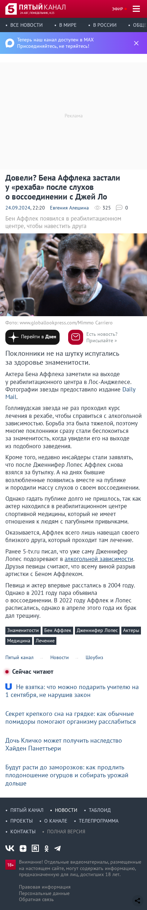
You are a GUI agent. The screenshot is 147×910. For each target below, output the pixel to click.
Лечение (45, 640)
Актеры (131, 630)
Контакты (23, 831)
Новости (66, 810)
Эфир (117, 8)
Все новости (26, 25)
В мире (68, 25)
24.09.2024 (17, 207)
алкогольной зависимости (99, 559)
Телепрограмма (98, 821)
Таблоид (100, 810)
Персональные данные (44, 893)
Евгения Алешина (69, 207)
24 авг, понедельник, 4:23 (37, 13)
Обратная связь (36, 899)
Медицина (18, 640)
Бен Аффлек (57, 630)
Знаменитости (23, 630)
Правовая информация (45, 887)
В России (105, 25)
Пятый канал (27, 810)
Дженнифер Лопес (97, 630)
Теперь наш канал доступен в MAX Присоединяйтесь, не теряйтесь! (55, 42)
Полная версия (66, 831)
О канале (55, 821)
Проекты (21, 821)
